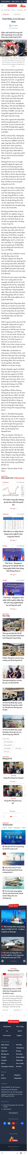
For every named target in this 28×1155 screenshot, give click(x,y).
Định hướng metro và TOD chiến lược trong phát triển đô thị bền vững (12, 992)
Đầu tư (13, 10)
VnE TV (26, 1)
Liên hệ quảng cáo (13, 1115)
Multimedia (8, 824)
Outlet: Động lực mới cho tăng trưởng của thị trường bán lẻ (13, 659)
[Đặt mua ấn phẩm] (22, 5)
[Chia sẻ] (25, 1153)
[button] (23, 815)
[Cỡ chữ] (17, 1153)
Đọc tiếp (6, 616)
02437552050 (7, 1111)
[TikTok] (17, 1125)
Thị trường (13, 775)
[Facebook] (4, 1125)
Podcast (10, 827)
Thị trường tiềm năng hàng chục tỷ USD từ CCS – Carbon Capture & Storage (13, 928)
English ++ (20, 1038)
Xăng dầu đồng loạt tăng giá (13, 778)
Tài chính (20, 10)
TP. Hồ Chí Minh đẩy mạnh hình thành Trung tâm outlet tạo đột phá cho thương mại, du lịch (13, 706)
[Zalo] (22, 1125)
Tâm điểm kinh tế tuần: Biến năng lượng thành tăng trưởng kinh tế (12, 869)
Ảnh (2, 1077)
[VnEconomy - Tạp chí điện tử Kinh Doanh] (13, 1024)
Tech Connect (7, 1038)
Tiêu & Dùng (15, 1)
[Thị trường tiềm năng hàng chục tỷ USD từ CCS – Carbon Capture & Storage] (13, 916)
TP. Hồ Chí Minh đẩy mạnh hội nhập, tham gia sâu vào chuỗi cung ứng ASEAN (12, 732)
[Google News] (21, 1153)
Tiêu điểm (7, 10)
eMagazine (25, 827)
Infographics (17, 827)
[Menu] (2, 1153)
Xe (21, 1)
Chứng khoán (5, 1)
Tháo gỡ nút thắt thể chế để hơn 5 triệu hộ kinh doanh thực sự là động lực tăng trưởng (13, 636)
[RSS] (13, 1130)
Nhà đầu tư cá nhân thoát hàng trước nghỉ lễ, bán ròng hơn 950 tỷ (13, 534)
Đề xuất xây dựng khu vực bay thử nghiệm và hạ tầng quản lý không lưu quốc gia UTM (11, 955)
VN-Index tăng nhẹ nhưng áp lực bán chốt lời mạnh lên (13, 502)
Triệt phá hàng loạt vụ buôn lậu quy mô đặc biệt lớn (12, 682)
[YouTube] (13, 1125)
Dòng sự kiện (13, 972)
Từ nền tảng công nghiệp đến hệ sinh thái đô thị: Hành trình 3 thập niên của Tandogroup (13, 894)
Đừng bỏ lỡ (7, 759)
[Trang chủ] (2, 10)
